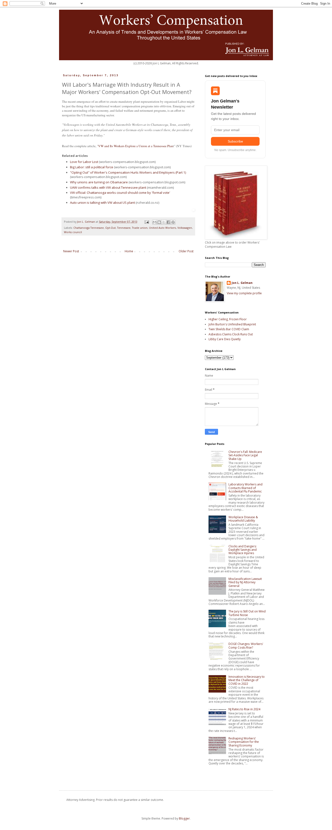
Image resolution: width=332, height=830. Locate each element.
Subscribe (235, 141)
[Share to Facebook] (168, 222)
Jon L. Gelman (242, 283)
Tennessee (124, 227)
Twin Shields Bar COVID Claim (229, 329)
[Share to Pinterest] (173, 222)
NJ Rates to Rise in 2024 (244, 709)
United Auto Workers (162, 227)
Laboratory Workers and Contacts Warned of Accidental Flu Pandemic (245, 487)
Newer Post (71, 251)
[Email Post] (146, 221)
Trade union (140, 227)
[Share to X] (163, 222)
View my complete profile (244, 293)
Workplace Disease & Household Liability (243, 519)
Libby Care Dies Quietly (225, 339)
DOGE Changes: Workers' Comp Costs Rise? (245, 645)
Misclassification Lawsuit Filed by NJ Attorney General (245, 582)
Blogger (184, 818)
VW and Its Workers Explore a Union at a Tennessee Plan (135, 146)
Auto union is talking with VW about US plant (102, 202)
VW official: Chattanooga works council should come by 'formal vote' (120, 192)
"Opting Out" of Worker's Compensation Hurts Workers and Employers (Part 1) (128, 172)
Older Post (186, 251)
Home (129, 251)
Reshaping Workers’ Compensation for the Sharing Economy (243, 741)
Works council (73, 232)
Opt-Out (110, 227)
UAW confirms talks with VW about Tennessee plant (108, 187)
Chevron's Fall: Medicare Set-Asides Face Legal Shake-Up (245, 455)
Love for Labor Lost (84, 162)
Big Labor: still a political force (91, 167)
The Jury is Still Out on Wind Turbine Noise (247, 613)
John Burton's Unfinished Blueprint (232, 324)
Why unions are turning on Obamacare (99, 182)
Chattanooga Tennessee (88, 227)
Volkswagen (184, 227)
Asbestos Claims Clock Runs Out (231, 334)
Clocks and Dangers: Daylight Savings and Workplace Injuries (242, 549)
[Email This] (154, 222)
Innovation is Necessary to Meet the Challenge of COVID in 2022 (246, 680)
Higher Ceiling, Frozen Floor (228, 319)
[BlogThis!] (159, 222)
